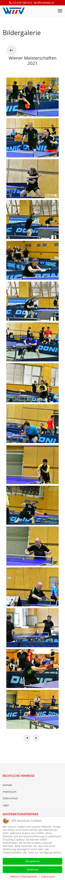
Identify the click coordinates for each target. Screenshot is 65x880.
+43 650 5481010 (22, 2)
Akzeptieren (32, 861)
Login (6, 805)
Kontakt (7, 785)
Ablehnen (32, 869)
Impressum (9, 791)
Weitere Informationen (24, 876)
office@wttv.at (45, 2)
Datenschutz (10, 798)
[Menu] (60, 10)
